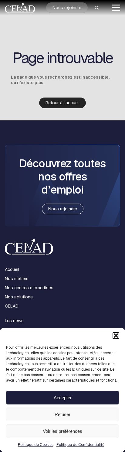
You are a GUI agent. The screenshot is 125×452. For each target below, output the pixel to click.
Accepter (63, 397)
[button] (116, 336)
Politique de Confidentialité (80, 444)
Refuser (62, 414)
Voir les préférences (62, 431)
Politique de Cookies (35, 444)
